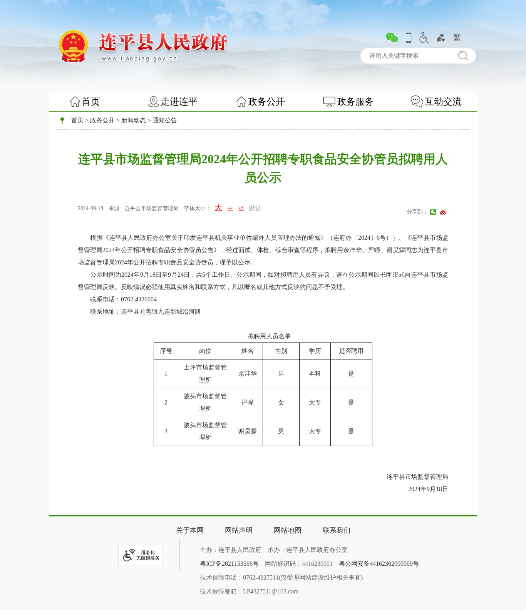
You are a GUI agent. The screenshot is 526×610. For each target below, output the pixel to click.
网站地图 (288, 530)
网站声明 (239, 530)
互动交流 (443, 102)
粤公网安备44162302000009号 (379, 563)
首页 (91, 102)
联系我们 (336, 530)
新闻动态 (133, 120)
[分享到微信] (433, 212)
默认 (255, 208)
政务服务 (355, 102)
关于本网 (190, 530)
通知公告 (164, 120)
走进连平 (179, 102)
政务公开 (266, 102)
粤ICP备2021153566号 (229, 563)
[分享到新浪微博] (443, 212)
